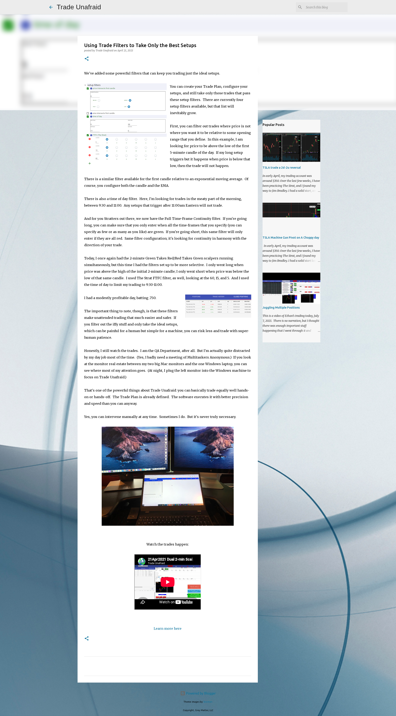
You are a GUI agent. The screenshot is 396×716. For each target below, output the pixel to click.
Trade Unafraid (79, 7)
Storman (207, 702)
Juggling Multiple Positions (281, 307)
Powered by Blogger (200, 693)
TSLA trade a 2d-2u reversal (282, 167)
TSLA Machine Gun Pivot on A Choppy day (291, 237)
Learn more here (168, 628)
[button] (86, 59)
